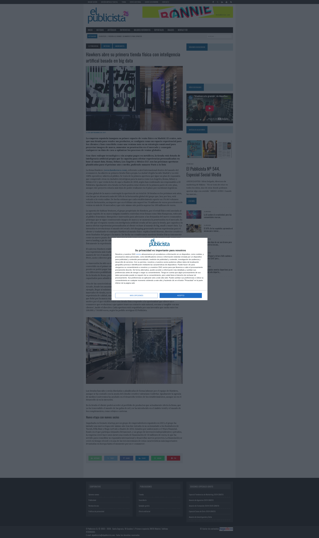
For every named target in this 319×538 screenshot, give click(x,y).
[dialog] (159, 269)
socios (138, 254)
